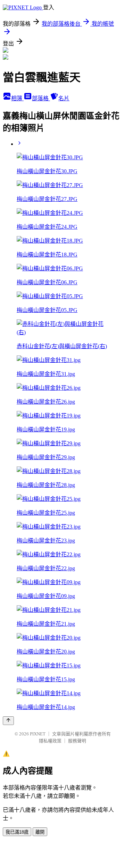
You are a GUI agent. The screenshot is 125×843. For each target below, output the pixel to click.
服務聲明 (77, 740)
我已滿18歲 (17, 832)
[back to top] (8, 720)
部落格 (41, 98)
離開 (39, 832)
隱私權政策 (50, 740)
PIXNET (37, 733)
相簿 (17, 98)
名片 (63, 98)
